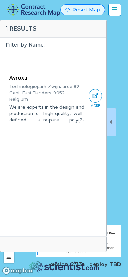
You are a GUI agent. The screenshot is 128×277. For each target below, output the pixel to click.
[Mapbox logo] (17, 271)
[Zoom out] (9, 258)
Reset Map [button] (86, 9)
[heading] (33, 10)
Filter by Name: (25, 45)
